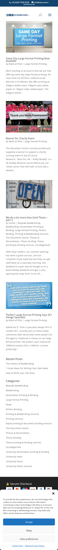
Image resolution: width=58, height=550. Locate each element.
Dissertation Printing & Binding (22, 395)
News (9, 404)
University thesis (14, 461)
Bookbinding (12, 226)
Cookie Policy (17, 545)
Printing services (14, 418)
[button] (53, 493)
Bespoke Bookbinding (29, 223)
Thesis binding (28, 241)
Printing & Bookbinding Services (31, 233)
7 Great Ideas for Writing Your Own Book (27, 368)
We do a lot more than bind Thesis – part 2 (27, 219)
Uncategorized (42, 244)
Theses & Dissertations (18, 432)
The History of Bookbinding (20, 363)
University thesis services (19, 466)
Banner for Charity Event (20, 138)
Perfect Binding (14, 409)
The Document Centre (17, 237)
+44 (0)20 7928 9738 (20, 2)
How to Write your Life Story (20, 373)
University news (14, 456)
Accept (29, 522)
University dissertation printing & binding (27, 451)
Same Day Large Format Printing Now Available (27, 60)
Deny (29, 530)
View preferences (29, 538)
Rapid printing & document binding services (29, 423)
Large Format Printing (35, 63)
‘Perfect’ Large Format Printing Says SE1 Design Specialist (29, 316)
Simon (12, 223)
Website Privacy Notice (35, 545)
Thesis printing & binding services (23, 442)
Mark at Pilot (15, 63)
